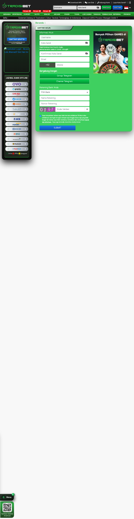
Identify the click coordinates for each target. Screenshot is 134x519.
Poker (66, 14)
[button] (7, 497)
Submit (57, 128)
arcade (57, 14)
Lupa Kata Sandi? (120, 3)
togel (77, 14)
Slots (37, 14)
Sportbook (17, 14)
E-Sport (27, 14)
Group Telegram (64, 76)
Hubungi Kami (104, 3)
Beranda (7, 14)
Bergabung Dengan (48, 71)
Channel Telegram (64, 81)
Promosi (127, 14)
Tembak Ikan (107, 14)
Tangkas (96, 14)
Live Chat (90, 3)
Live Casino (87, 14)
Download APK (76, 3)
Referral (117, 14)
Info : (5, 18)
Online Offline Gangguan (17, 153)
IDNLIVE (47, 14)
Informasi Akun (46, 32)
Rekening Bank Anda (49, 87)
